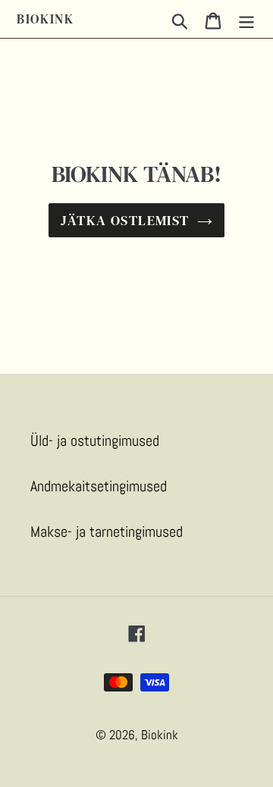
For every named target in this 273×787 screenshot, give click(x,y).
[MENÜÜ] (246, 19)
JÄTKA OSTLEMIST (125, 220)
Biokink (45, 19)
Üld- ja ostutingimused (94, 440)
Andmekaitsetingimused (98, 486)
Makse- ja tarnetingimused (106, 531)
